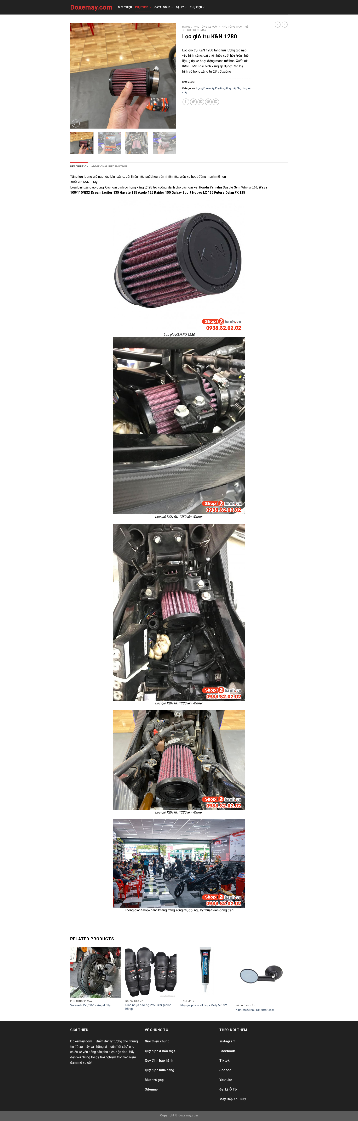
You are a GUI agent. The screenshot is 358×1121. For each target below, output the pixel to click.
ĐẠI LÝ (180, 7)
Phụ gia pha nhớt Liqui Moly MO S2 (203, 1005)
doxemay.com (188, 1115)
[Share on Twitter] (193, 101)
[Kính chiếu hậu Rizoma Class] (261, 974)
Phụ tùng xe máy (206, 26)
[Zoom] (76, 123)
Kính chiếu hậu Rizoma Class (255, 1010)
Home (186, 26)
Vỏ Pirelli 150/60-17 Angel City (90, 1005)
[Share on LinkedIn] (215, 101)
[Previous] (77, 75)
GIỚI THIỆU (125, 7)
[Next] (168, 75)
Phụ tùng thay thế (235, 26)
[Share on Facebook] (186, 101)
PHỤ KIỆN (196, 7)
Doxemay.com (91, 7)
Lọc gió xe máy (196, 30)
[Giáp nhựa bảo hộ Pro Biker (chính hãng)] (151, 972)
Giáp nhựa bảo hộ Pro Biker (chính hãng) (148, 1007)
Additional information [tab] (109, 166)
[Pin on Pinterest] (208, 101)
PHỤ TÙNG (142, 7)
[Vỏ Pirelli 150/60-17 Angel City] (95, 972)
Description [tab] (79, 166)
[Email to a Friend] (200, 101)
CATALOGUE (162, 7)
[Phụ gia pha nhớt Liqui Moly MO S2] (206, 972)
